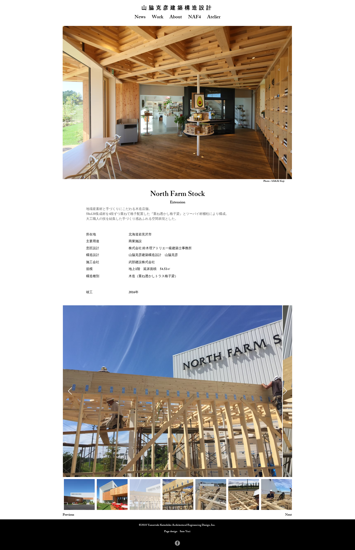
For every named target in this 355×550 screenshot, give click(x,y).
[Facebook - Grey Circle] (177, 543)
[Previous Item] (70, 391)
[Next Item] (285, 391)
